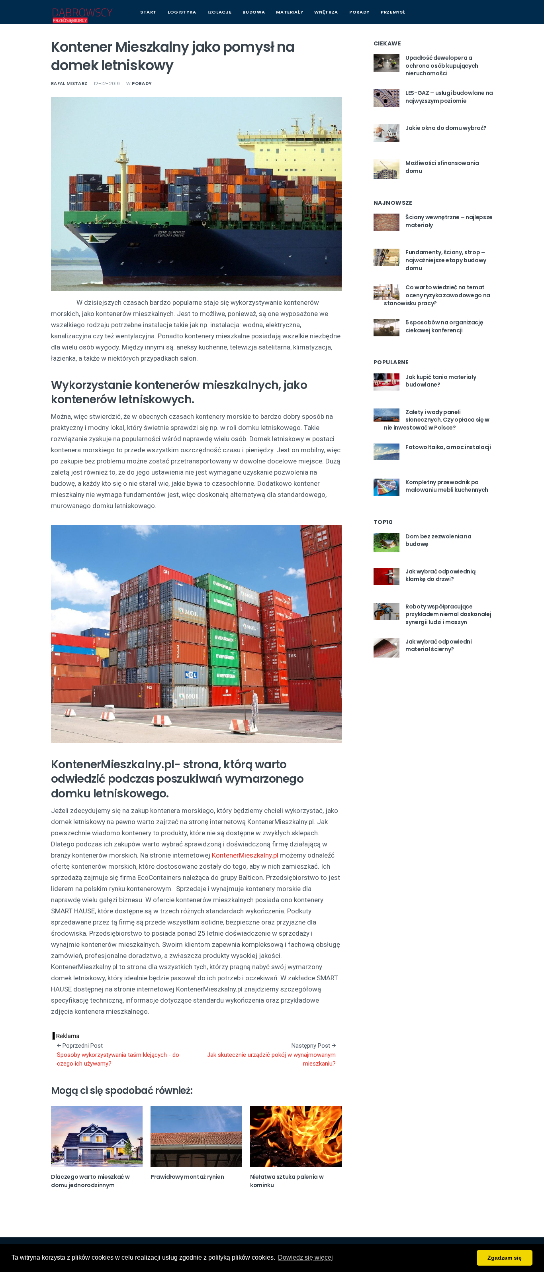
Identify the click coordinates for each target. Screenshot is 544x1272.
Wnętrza (326, 12)
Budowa (254, 12)
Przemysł (393, 12)
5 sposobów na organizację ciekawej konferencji (444, 326)
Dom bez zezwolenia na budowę (438, 540)
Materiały (289, 12)
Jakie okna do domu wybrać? (446, 128)
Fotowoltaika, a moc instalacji (448, 447)
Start (148, 12)
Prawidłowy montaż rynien (187, 1177)
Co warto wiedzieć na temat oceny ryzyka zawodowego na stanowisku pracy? (437, 295)
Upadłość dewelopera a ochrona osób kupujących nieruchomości (441, 65)
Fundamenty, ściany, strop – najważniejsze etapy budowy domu (445, 260)
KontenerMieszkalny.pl (245, 855)
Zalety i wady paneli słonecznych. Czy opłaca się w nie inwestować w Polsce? (436, 420)
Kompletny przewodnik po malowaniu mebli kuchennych (446, 486)
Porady (359, 12)
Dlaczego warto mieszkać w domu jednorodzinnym (90, 1181)
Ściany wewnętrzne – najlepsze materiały (449, 221)
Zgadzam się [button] (504, 1257)
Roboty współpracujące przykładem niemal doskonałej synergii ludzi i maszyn (448, 614)
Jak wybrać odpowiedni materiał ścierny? (438, 646)
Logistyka (182, 12)
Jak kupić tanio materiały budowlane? (440, 381)
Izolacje (219, 12)
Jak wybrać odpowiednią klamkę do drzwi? (440, 575)
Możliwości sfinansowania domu (442, 167)
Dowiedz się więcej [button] (305, 1257)
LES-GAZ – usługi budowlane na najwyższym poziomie (449, 97)
